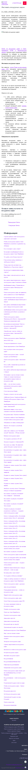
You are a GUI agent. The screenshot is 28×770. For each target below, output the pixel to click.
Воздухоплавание (8, 659)
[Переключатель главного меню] (24, 3)
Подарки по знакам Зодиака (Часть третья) (15, 475)
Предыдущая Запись (14, 222)
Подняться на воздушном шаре (12, 615)
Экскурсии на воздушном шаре (12, 641)
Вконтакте (14, 720)
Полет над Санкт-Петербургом (12, 612)
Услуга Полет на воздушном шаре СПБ (14, 601)
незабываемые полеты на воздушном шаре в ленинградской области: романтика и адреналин (15, 312)
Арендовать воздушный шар (11, 621)
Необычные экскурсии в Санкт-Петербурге (15, 630)
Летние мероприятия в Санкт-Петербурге (14, 346)
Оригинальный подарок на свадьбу (13, 627)
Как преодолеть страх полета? (12, 573)
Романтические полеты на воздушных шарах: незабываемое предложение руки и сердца (15, 300)
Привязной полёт (14, 736)
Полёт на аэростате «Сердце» (14, 731)
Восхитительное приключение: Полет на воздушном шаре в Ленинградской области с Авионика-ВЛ (14, 326)
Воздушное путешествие (10, 705)
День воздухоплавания (10, 587)
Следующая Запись (14, 225)
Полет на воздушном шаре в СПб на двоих (14, 727)
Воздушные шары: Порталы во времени (14, 414)
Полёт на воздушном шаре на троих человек (14, 729)
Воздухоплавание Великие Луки (12, 662)
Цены (14, 740)
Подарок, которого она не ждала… (13, 394)
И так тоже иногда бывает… (11, 391)
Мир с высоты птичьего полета (12, 633)
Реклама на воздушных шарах (12, 436)
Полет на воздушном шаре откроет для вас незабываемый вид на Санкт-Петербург (14, 673)
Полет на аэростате (9, 702)
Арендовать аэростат (9, 618)
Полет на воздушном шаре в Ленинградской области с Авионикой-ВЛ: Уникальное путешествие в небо (15, 319)
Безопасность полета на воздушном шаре (15, 649)
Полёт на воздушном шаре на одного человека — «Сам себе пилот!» (14, 733)
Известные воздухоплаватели (11, 665)
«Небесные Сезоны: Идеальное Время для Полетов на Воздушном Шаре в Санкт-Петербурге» (15, 399)
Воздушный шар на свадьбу (11, 624)
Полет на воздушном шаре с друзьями (14, 584)
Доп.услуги (14, 742)
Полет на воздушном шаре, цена (12, 598)
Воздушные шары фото (10, 691)
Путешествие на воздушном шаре (12, 668)
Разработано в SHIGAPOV (21, 768)
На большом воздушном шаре (12, 694)
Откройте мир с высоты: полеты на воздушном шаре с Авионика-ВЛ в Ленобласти (13, 333)
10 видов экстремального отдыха (12, 343)
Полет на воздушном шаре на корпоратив (15, 554)
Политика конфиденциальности (14, 764)
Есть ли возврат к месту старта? (12, 249)
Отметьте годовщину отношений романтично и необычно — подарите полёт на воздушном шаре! (13, 511)
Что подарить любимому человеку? (13, 576)
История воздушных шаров (11, 652)
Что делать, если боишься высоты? (13, 257)
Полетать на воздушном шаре (12, 609)
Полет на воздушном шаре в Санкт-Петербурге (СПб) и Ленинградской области (14, 50)
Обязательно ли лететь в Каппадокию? (14, 422)
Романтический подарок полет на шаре (14, 683)
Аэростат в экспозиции (14, 738)
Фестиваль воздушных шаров (11, 655)
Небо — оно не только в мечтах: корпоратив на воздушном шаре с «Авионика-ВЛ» (13, 386)
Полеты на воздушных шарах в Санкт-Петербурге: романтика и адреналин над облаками (15, 244)
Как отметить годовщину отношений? (13, 551)
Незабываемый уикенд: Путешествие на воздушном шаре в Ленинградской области (14, 287)
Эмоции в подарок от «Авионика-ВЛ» (14, 442)
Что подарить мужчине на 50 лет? (13, 439)
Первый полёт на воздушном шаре (13, 595)
